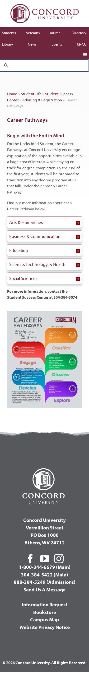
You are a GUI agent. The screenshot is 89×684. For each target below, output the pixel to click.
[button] (44, 222)
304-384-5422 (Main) (44, 574)
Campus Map (44, 619)
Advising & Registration (42, 99)
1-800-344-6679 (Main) (44, 567)
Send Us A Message (44, 589)
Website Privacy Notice (44, 627)
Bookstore (44, 612)
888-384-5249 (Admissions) (44, 582)
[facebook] (30, 558)
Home (12, 93)
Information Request (44, 604)
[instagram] (59, 558)
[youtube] (44, 558)
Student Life (31, 93)
